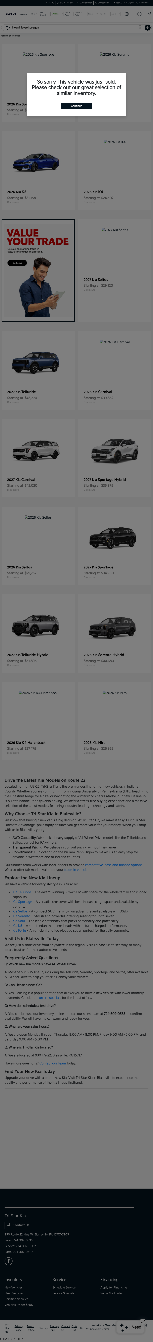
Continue (76, 106)
